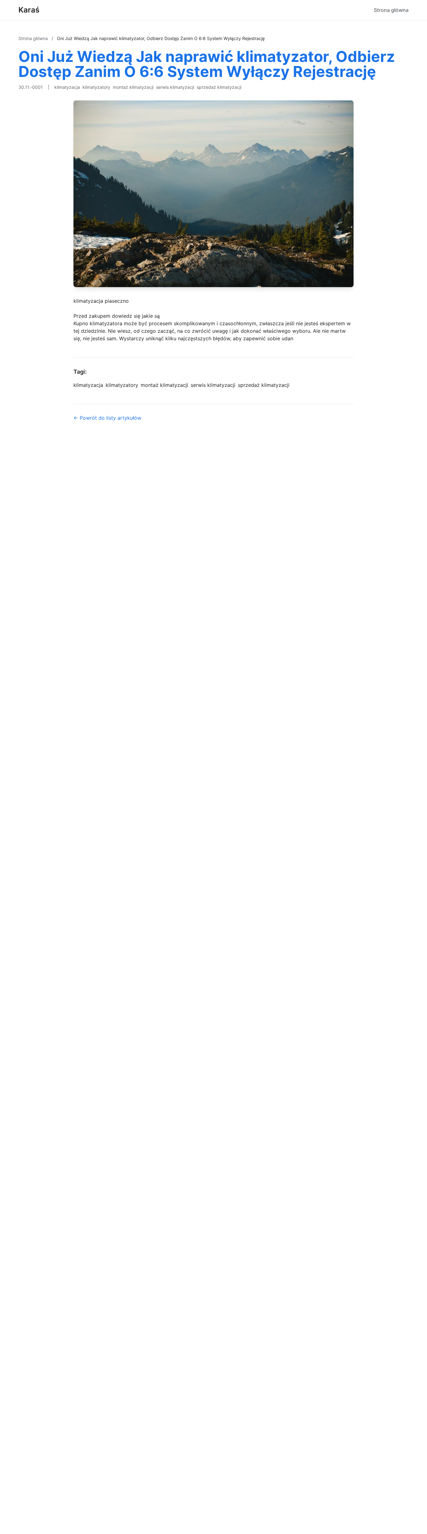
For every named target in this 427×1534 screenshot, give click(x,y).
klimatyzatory (96, 87)
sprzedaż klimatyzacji (219, 87)
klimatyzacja (67, 87)
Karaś (28, 9)
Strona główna (391, 10)
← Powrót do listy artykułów (107, 418)
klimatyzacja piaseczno (101, 301)
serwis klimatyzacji (175, 87)
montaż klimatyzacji (133, 87)
